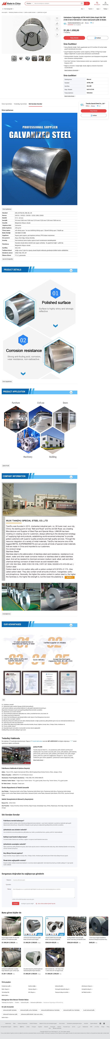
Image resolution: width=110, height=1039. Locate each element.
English (9, 1026)
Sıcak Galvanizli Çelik (88, 1010)
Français (34, 1026)
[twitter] (104, 1023)
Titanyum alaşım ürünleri (61, 992)
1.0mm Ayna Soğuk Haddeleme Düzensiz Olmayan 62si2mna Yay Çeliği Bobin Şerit (98, 939)
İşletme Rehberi (93, 1023)
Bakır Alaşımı (5, 989)
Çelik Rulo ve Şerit (42, 12)
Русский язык (66, 1026)
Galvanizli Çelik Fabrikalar (10, 1010)
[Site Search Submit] (87, 3)
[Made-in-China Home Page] (11, 3)
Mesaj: (9, 889)
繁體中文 (22, 1026)
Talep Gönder (74, 38)
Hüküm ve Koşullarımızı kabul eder (94, 1033)
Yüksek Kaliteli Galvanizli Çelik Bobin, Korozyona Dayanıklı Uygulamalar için (53, 939)
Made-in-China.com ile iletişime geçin (48, 1023)
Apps (98, 9)
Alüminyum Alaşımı (87, 986)
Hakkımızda (8, 1023)
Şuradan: (8, 884)
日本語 (27, 1026)
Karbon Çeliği (31, 986)
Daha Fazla (5, 1017)
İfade (14, 1023)
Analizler (86, 1023)
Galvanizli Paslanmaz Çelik (10, 1014)
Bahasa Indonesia (57, 1028)
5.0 (88, 106)
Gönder (15, 903)
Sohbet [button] (98, 38)
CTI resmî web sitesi (36, 741)
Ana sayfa (4, 12)
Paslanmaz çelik (6, 986)
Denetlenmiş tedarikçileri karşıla (74, 1023)
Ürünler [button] (29, 3)
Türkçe (102, 1026)
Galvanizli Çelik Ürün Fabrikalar (71, 1010)
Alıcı (82, 9)
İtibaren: (9, 880)
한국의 (73, 1026)
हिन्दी (91, 1026)
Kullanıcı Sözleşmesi (22, 1023)
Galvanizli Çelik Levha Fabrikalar (28, 1010)
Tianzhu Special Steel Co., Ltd (75, 23)
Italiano (59, 1026)
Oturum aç (105, 4)
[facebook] (100, 1023)
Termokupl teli (5, 992)
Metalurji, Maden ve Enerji (16, 12)
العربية (79, 1026)
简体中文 (15, 1026)
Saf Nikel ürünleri (86, 992)
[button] (82, 3)
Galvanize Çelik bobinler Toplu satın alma (32, 1014)
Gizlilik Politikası (33, 1023)
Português (52, 1026)
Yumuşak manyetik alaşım (62, 989)
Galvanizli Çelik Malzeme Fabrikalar (50, 1010)
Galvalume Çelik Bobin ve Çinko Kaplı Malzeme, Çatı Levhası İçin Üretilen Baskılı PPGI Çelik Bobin (10, 970)
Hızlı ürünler (62, 1023)
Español (40, 1026)
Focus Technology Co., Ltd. (54, 1031)
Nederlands (85, 1026)
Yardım (90, 9)
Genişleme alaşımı (86, 989)
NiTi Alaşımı (31, 992)
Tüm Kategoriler (8, 9)
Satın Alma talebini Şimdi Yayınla (45, 903)
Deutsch (46, 1026)
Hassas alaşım (32, 989)
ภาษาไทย (97, 1026)
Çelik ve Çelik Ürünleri (29, 12)
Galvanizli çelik (59, 986)
